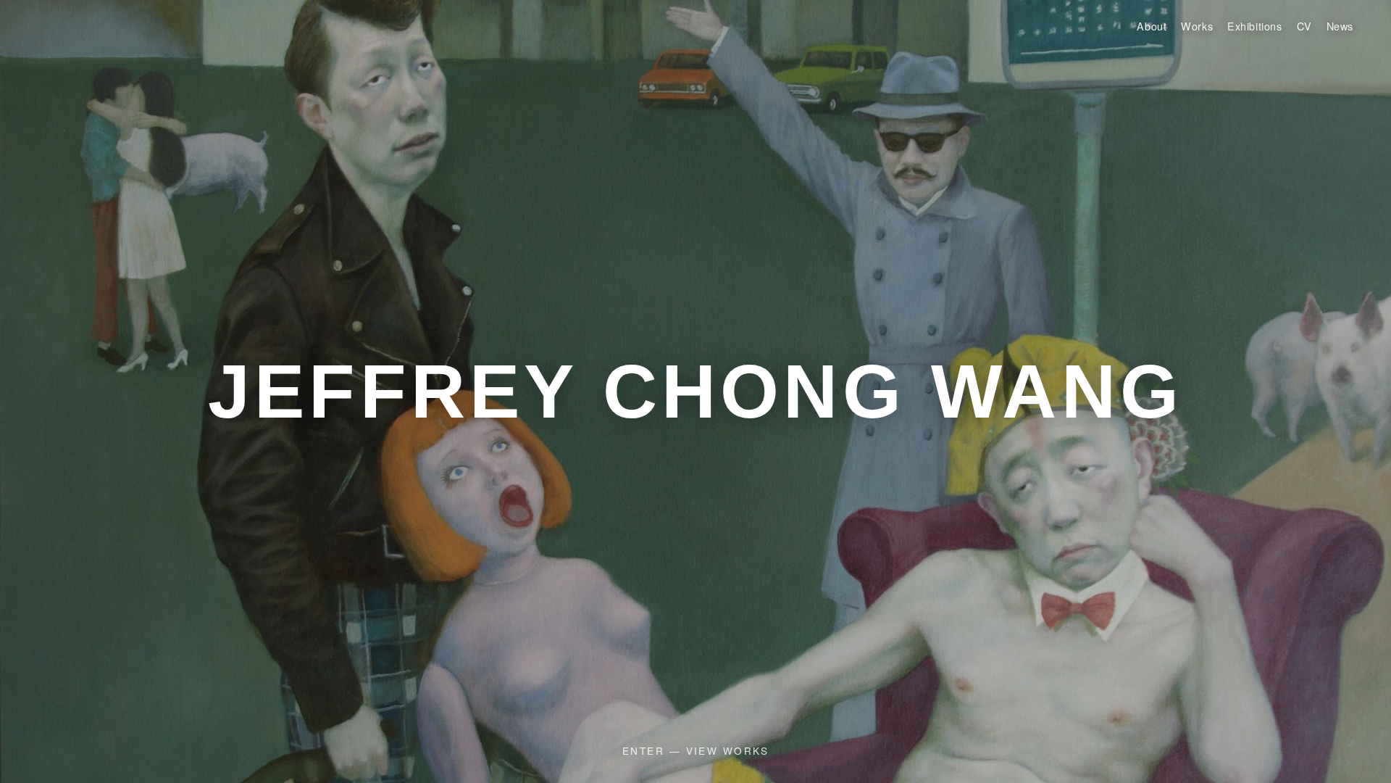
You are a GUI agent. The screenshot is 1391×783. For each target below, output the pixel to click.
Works (1197, 25)
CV (1304, 25)
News (1340, 25)
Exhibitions (1254, 25)
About (1151, 25)
